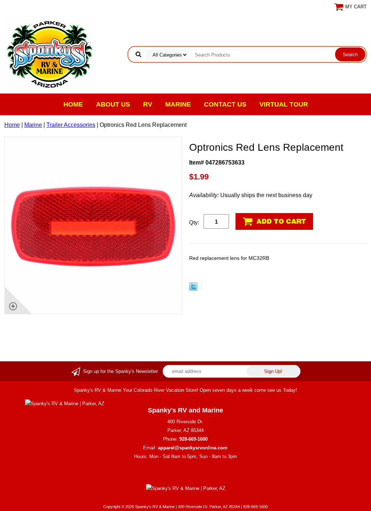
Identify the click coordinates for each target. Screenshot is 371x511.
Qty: (194, 222)
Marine (178, 104)
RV (147, 104)
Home (73, 104)
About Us (113, 104)
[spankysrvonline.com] (49, 54)
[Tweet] (193, 289)
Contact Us (225, 104)
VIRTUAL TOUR (283, 104)
